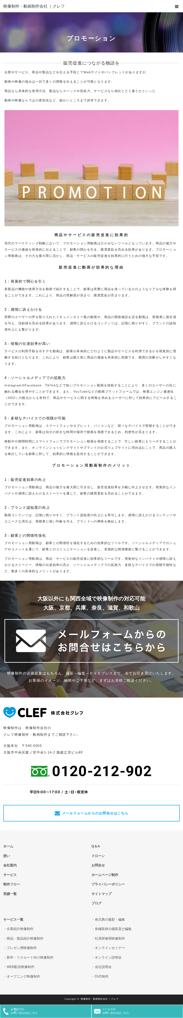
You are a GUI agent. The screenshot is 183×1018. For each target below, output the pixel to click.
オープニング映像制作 (23, 976)
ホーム (8, 846)
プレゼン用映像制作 (22, 948)
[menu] (177, 6)
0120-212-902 (102, 771)
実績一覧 (10, 894)
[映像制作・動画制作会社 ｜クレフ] (84, 6)
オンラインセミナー (110, 948)
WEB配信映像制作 (20, 967)
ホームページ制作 (105, 875)
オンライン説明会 (108, 957)
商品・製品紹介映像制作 (25, 938)
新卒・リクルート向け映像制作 (30, 957)
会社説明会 (103, 967)
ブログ (97, 903)
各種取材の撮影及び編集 (113, 929)
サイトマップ (102, 894)
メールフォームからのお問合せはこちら (95, 813)
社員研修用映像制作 (110, 938)
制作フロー (11, 884)
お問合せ (98, 865)
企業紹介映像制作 (20, 929)
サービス (10, 875)
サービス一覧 (13, 919)
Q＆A (96, 846)
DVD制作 (102, 976)
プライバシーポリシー (108, 884)
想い (6, 856)
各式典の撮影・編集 (110, 919)
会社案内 (10, 865)
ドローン (98, 856)
